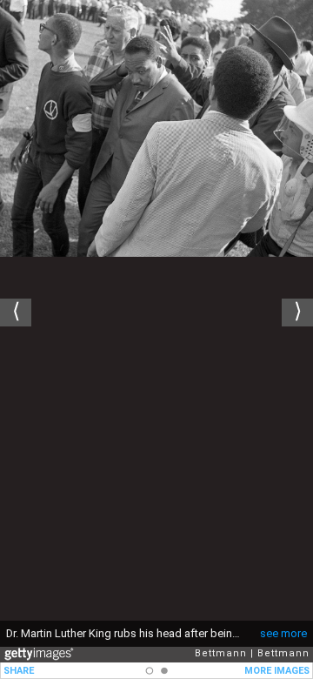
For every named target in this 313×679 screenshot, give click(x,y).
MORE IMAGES (277, 670)
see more (283, 633)
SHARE (18, 670)
